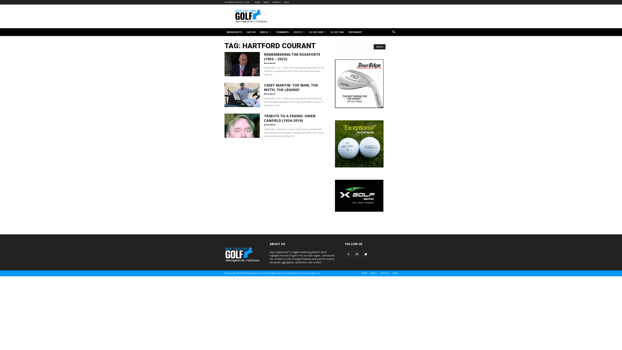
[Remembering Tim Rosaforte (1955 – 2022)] (242, 64)
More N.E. (264, 32)
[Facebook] (348, 254)
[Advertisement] (338, 16)
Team (286, 2)
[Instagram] (357, 254)
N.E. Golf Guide (316, 32)
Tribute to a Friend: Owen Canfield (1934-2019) (290, 118)
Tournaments (282, 32)
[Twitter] (366, 254)
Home (257, 2)
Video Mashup (355, 32)
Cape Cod (251, 32)
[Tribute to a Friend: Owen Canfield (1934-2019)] (242, 126)
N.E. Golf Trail (337, 32)
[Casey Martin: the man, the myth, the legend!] (242, 95)
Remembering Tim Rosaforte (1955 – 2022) (292, 56)
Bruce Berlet (270, 63)
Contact (276, 2)
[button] (393, 32)
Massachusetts (234, 32)
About (266, 2)
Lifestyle (297, 32)
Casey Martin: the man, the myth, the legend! (291, 87)
